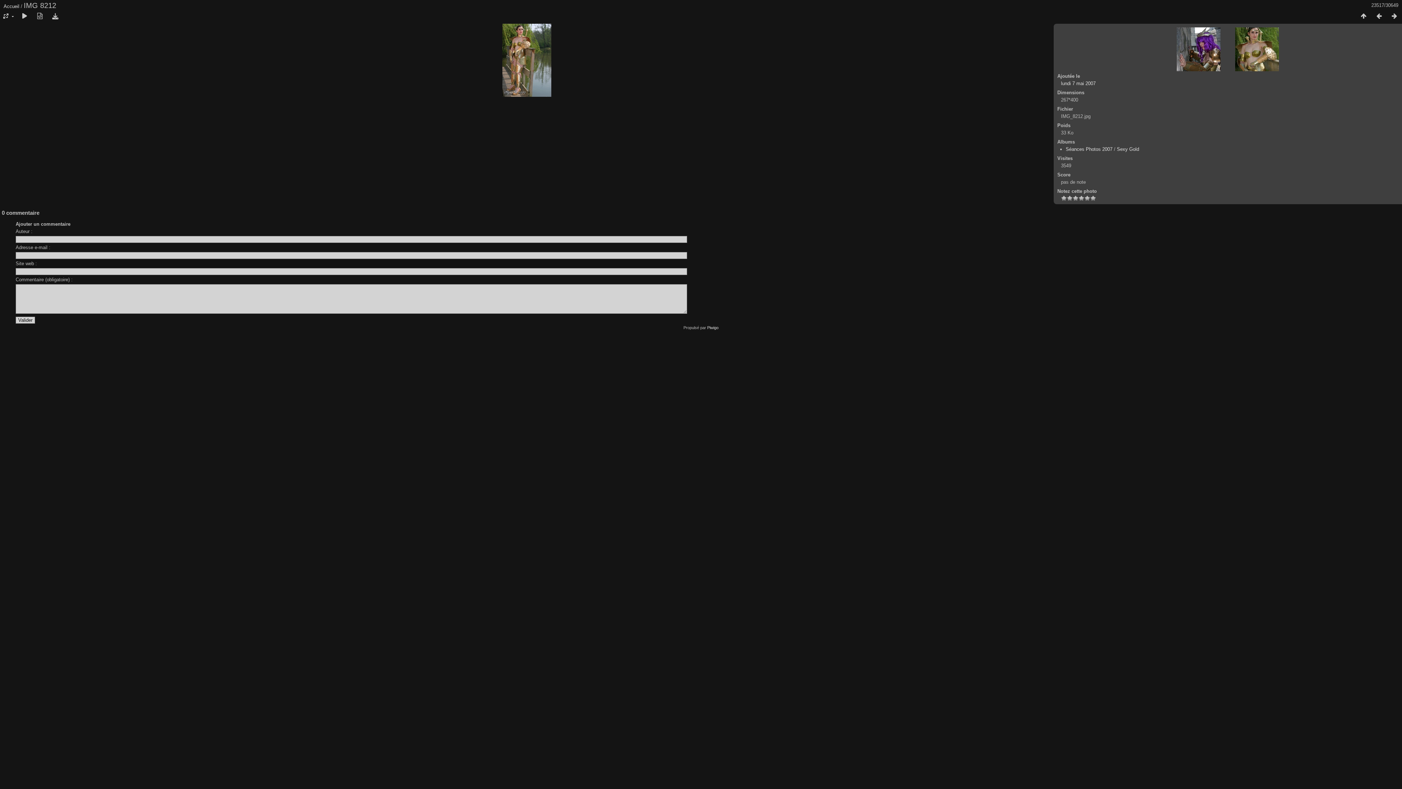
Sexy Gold (1128, 149)
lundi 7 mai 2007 (1078, 83)
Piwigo (713, 327)
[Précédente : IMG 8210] (1379, 16)
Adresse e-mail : (33, 247)
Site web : (26, 263)
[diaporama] (24, 16)
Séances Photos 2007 (1089, 149)
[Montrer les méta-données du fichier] (39, 16)
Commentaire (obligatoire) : (44, 279)
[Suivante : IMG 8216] (1394, 16)
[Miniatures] (1363, 16)
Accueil (11, 6)
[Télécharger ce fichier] (55, 16)
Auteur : (24, 231)
